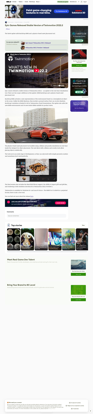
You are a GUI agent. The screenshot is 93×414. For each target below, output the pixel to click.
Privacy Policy (52, 408)
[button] (36, 125)
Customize (76, 408)
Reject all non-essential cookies (75, 405)
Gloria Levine (10, 22)
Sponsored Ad (85, 44)
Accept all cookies (76, 402)
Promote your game (63, 1)
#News (8, 29)
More (83, 225)
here (31, 196)
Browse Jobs (79, 65)
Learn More (78, 299)
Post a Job (78, 274)
